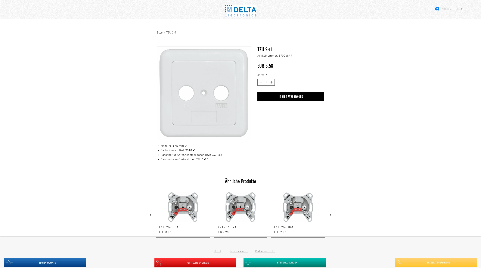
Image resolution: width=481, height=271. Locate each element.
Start (160, 33)
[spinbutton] (266, 82)
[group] (240, 215)
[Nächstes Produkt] (330, 215)
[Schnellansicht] (183, 207)
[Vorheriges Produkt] (150, 215)
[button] (461, 8)
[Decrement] (260, 82)
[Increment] (271, 82)
